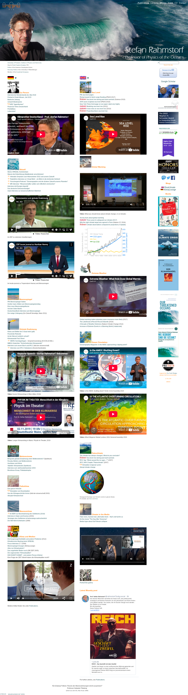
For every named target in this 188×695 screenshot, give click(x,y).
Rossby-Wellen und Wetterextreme (20, 461)
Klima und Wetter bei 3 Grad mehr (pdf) (21, 332)
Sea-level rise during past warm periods (100, 99)
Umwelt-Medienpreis (15, 102)
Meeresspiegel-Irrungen (16, 546)
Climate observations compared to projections (102, 225)
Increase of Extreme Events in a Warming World (96, 326)
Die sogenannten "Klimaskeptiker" (19, 553)
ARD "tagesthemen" (17, 104)
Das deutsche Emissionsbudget (19, 188)
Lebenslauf (11, 111)
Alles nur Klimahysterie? (16, 548)
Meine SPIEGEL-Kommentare (18, 172)
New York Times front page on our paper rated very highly (100, 104)
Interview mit (18, 186)
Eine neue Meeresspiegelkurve (18, 306)
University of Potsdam (14, 62)
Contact (182, 3)
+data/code (117, 326)
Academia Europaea (22, 72)
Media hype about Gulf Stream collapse (93, 521)
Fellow (10, 67)
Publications (144, 3)
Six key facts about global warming (92, 218)
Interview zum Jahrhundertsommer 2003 (22, 468)
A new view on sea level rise (96, 109)
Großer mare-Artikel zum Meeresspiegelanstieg (24, 304)
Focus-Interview (13, 544)
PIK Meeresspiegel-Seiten (17, 302)
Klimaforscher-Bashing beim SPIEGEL (21, 541)
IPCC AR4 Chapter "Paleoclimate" (91, 462)
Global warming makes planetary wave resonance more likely (101, 319)
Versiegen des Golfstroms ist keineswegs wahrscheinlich (27, 518)
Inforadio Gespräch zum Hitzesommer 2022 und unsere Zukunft (32, 177)
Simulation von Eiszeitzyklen (20, 491)
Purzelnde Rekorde (14, 334)
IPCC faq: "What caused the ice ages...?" (94, 460)
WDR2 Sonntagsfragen (18, 341)
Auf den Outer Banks (15, 309)
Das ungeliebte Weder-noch (17, 550)
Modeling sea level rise (95, 106)
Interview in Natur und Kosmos (18, 516)
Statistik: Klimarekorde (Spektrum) (19, 466)
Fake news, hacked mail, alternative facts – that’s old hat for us (101, 517)
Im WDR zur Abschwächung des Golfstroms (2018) (27, 514)
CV (177, 3)
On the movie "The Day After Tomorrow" (93, 519)
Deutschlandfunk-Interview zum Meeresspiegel (24, 311)
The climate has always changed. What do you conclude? (100, 455)
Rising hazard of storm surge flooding (93, 97)
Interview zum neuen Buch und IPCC (20, 345)
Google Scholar (168, 81)
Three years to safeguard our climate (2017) (102, 220)
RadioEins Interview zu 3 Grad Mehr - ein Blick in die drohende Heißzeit (35, 179)
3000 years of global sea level (90, 102)
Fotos (171, 3)
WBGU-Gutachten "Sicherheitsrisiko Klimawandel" (25, 343)
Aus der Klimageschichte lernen (19, 493)
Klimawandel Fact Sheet (16, 338)
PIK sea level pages (87, 95)
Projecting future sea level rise (97, 111)
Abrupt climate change (87, 467)
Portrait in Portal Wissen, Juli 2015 (19, 97)
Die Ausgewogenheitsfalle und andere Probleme (24, 539)
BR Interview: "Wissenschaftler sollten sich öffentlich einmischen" (32, 184)
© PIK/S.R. (3, 694)
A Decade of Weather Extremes (90, 324)
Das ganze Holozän (14, 489)
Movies (164, 3)
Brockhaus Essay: (14, 470)
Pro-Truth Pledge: (172, 373)
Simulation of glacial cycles (91, 465)
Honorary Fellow (12, 69)
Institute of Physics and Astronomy (31, 62)
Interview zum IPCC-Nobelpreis (21, 348)
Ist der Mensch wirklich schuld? (18, 336)
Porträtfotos (11, 109)
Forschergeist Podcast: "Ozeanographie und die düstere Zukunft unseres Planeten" (39, 181)
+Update (122, 225)
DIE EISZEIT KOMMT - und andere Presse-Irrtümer (25, 555)
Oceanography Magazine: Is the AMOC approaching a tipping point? (103, 345)
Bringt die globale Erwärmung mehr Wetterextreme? (26, 459)
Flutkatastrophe (25, 470)
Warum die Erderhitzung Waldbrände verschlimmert (25, 174)
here (90, 498)
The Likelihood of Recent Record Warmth (94, 322)
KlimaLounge (170, 190)
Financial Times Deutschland (18, 107)
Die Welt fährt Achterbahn (16, 521)
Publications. (100, 680)
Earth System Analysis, (19, 65)
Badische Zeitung (14, 99)
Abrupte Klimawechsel (15, 496)
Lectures (155, 3)
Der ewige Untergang (15, 313)
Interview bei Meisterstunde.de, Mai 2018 (22, 95)
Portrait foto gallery (86, 583)
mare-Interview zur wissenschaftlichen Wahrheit (24, 191)
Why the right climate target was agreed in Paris (96, 222)
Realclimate (169, 187)
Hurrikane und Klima (15, 463)
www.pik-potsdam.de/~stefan (16, 694)
